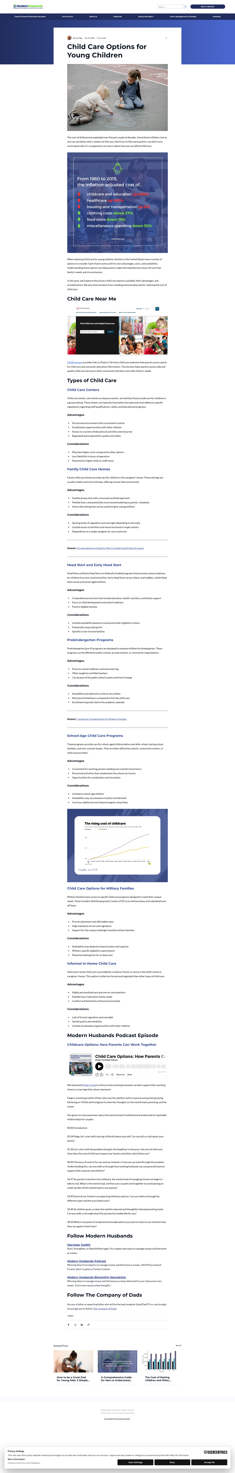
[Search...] (185, 7)
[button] (93, 16)
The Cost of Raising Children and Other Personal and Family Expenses (158, 1379)
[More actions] (166, 38)
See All (178, 1345)
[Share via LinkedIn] (82, 1324)
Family (70, 1315)
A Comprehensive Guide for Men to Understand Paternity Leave (116, 1379)
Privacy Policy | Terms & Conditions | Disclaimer (117, 1413)
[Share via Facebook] (68, 1324)
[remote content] (117, 1065)
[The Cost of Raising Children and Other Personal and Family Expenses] (161, 1361)
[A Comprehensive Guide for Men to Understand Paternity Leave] (117, 1361)
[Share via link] (88, 1324)
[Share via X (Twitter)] (75, 1324)
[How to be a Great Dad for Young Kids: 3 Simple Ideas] (73, 1361)
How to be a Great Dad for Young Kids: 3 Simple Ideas (72, 1379)
